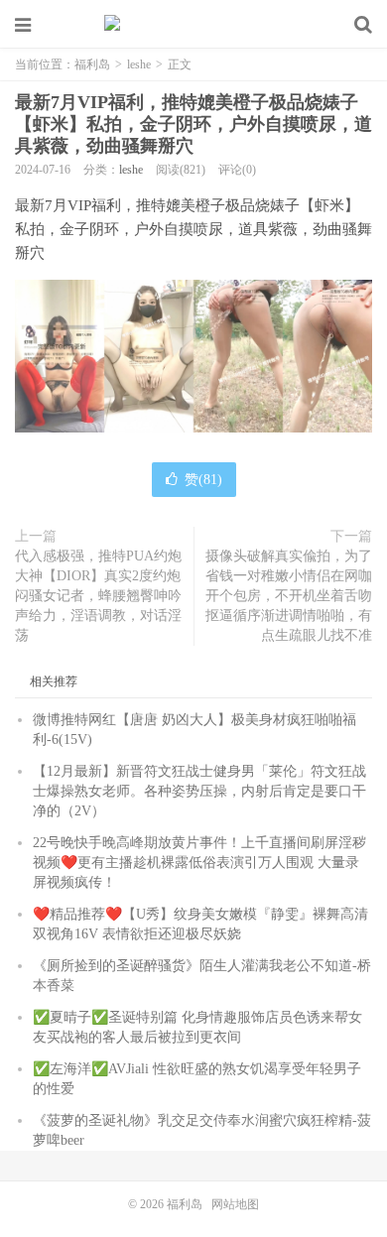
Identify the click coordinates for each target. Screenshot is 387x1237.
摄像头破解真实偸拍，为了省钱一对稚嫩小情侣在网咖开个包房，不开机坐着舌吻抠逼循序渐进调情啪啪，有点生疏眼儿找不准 (288, 596)
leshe (139, 64)
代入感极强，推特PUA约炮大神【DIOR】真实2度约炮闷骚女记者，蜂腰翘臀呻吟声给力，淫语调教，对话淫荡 (98, 596)
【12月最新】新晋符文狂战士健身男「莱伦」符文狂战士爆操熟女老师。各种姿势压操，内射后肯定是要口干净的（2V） (199, 791)
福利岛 (193, 25)
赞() (203, 479)
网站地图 (235, 1204)
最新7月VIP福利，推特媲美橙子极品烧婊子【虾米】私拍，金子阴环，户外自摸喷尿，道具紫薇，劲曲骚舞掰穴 (193, 124)
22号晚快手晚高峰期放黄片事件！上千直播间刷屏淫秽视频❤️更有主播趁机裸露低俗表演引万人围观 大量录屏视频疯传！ (199, 862)
